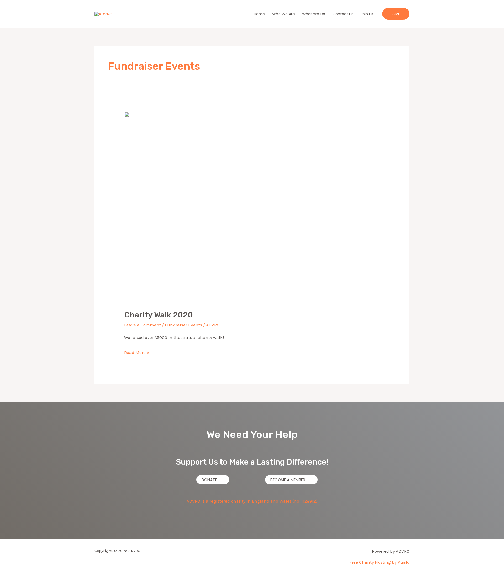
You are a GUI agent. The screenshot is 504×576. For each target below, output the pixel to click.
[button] (396, 14)
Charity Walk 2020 (158, 315)
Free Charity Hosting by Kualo (379, 562)
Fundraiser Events (183, 324)
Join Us (367, 14)
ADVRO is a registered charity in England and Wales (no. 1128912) (252, 501)
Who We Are (283, 14)
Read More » (136, 351)
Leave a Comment (142, 324)
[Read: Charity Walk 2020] (252, 207)
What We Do (313, 14)
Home (259, 14)
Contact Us (343, 14)
